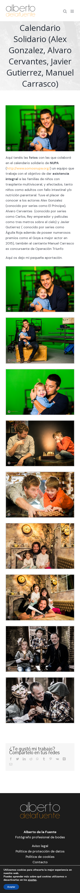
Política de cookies (40, 856)
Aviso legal (40, 846)
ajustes (32, 880)
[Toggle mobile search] (65, 11)
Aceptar (11, 886)
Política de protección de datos (40, 851)
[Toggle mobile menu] (72, 11)
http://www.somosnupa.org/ (28, 168)
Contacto (40, 862)
